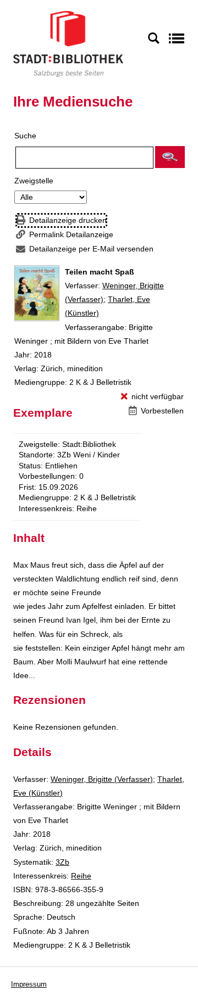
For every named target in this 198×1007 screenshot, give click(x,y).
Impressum (29, 984)
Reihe (81, 875)
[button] (170, 157)
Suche (25, 135)
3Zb (62, 862)
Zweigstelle (33, 180)
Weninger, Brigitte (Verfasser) (102, 779)
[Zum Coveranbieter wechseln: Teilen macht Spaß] (36, 293)
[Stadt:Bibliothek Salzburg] (68, 43)
